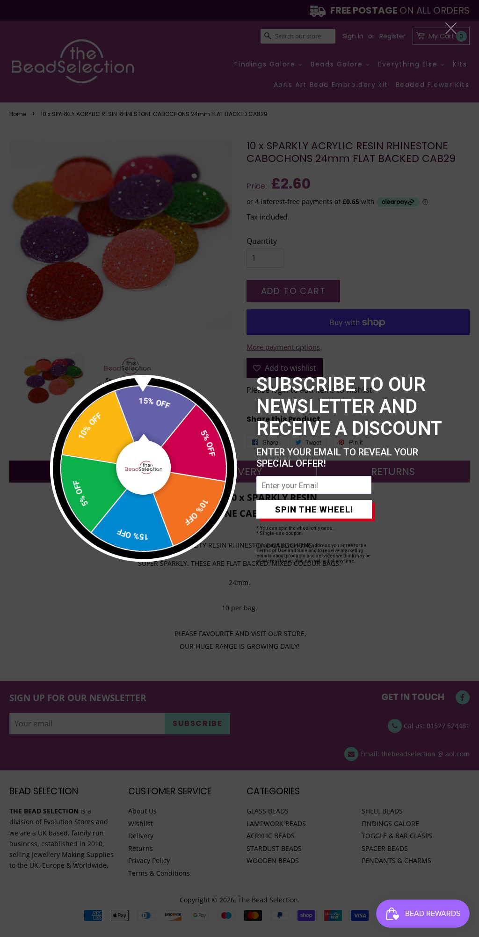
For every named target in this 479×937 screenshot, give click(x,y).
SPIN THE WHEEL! (314, 509)
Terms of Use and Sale (281, 550)
